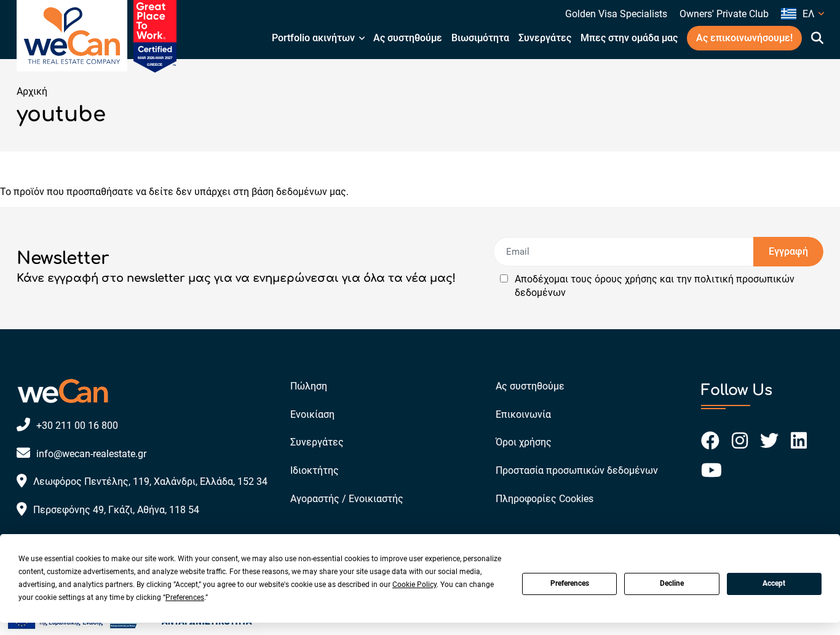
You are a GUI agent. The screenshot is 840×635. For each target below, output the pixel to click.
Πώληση (308, 386)
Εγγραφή (788, 251)
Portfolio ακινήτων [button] (313, 38)
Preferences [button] (184, 597)
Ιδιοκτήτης (314, 470)
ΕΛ (808, 14)
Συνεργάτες (544, 38)
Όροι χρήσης (524, 442)
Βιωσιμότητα (480, 38)
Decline (672, 583)
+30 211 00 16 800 (77, 425)
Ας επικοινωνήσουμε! (744, 38)
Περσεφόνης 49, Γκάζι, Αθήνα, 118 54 (116, 510)
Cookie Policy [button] (414, 584)
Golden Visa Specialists (616, 14)
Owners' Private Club (724, 14)
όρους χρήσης (626, 279)
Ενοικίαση (312, 414)
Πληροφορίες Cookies (544, 499)
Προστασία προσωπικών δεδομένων (577, 470)
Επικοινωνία (523, 414)
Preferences (569, 583)
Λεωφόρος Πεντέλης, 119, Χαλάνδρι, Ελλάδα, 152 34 (150, 481)
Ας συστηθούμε (407, 38)
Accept (774, 583)
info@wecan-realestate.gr (91, 454)
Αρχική (32, 91)
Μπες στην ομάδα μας (629, 38)
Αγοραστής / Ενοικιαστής (346, 499)
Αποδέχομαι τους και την (654, 285)
